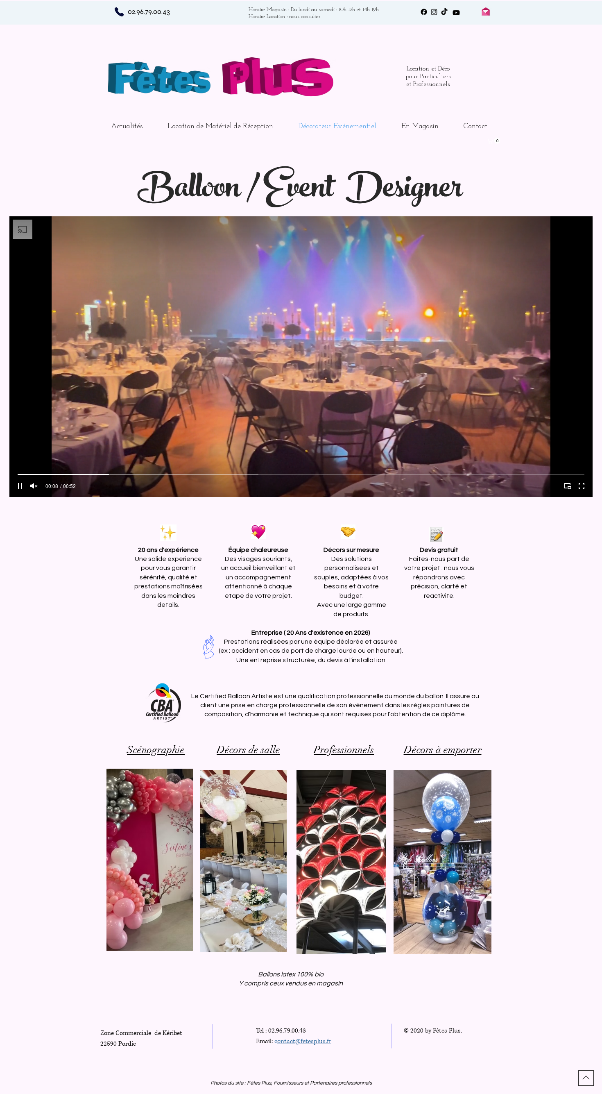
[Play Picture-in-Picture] (567, 486)
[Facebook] (424, 12)
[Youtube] (456, 13)
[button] (494, 141)
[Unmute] (34, 486)
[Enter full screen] (581, 486)
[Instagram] (434, 12)
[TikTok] (444, 12)
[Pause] (20, 486)
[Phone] (119, 12)
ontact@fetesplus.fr (304, 1041)
